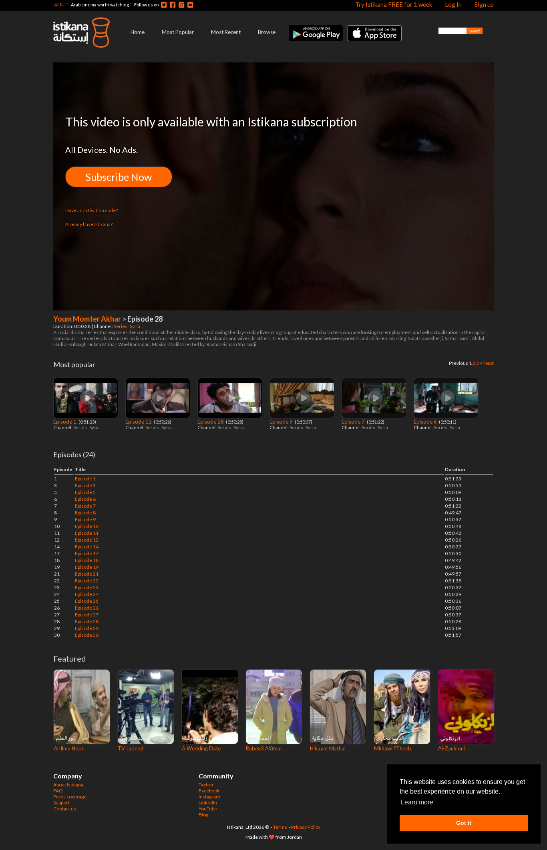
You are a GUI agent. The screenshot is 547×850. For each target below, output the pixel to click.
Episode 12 (139, 421)
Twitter (206, 785)
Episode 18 (87, 560)
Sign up (484, 4)
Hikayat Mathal (328, 748)
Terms (280, 827)
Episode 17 (87, 553)
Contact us (64, 809)
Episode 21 (87, 574)
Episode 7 (354, 421)
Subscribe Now (119, 177)
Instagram (209, 797)
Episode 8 (85, 513)
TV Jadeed (130, 748)
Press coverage (69, 797)
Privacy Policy (305, 827)
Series (121, 326)
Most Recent (226, 32)
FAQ (58, 791)
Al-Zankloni (451, 748)
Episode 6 (426, 421)
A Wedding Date (201, 748)
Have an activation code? (91, 210)
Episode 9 (281, 421)
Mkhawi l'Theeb (392, 748)
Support (61, 803)
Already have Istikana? (89, 224)
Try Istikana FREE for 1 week (393, 4)
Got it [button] (463, 823)
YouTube (208, 809)
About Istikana (68, 785)
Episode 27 (87, 615)
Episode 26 (87, 608)
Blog (203, 815)
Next (488, 363)
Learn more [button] (417, 802)
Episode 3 (85, 485)
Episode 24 (87, 594)
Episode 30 (87, 635)
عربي (58, 3)
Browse (267, 32)
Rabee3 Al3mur (264, 748)
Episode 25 (87, 601)
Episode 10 (87, 526)
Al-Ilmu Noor (69, 748)
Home (138, 32)
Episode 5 (85, 492)
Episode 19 (87, 567)
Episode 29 (87, 628)
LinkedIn (208, 803)
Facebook (209, 791)
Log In (453, 4)
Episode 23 (87, 587)
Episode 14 (87, 547)
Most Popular (178, 32)
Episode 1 (65, 421)
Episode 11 (87, 533)
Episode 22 (87, 581)
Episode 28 (211, 421)
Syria (135, 326)
